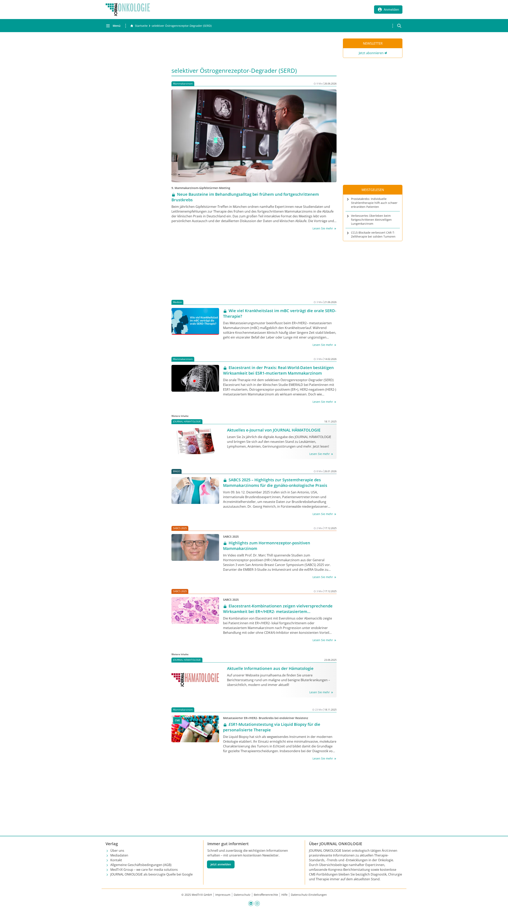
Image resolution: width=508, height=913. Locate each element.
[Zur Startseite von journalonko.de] (128, 9)
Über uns (117, 850)
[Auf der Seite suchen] (399, 26)
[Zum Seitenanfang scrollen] (501, 906)
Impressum (222, 895)
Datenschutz (242, 895)
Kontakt (116, 860)
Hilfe (284, 895)
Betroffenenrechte (266, 895)
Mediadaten (119, 855)
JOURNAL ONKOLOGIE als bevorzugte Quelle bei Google (151, 874)
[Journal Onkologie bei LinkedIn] (251, 903)
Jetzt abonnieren (371, 53)
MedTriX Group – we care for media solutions (144, 869)
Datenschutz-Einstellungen (309, 895)
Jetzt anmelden (221, 864)
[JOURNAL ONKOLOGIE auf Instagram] (257, 903)
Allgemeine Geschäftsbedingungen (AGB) (140, 865)
